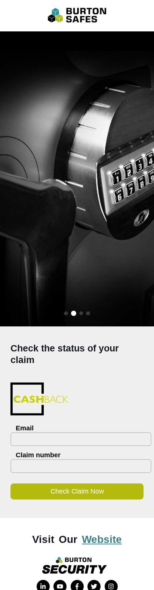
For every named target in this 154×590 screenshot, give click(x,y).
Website (102, 539)
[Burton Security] (77, 565)
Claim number (38, 455)
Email (25, 428)
